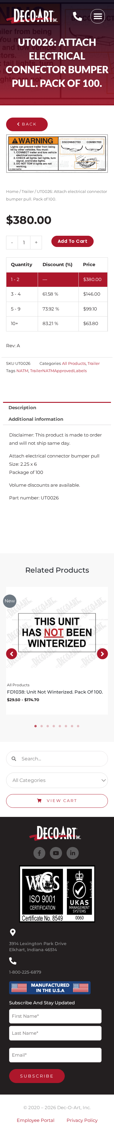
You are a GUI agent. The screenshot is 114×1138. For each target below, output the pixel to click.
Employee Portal (35, 1120)
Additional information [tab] (36, 419)
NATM (22, 370)
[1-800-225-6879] (12, 961)
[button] (98, 16)
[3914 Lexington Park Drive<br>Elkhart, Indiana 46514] (12, 932)
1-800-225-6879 (25, 972)
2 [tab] (42, 726)
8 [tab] (78, 726)
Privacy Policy (82, 1120)
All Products (74, 363)
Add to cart (73, 241)
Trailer (28, 191)
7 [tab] (72, 726)
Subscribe (37, 1076)
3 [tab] (48, 726)
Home (12, 191)
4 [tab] (54, 726)
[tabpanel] (57, 651)
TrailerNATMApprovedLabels (58, 370)
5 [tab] (60, 726)
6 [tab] (66, 726)
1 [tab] (36, 726)
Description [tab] (22, 407)
